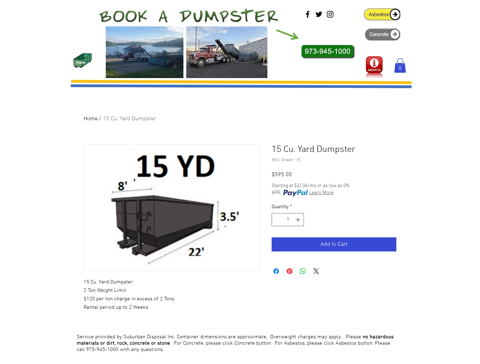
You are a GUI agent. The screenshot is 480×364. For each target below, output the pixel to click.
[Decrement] (277, 219)
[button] (400, 65)
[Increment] (298, 219)
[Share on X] (316, 271)
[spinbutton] (287, 219)
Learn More (321, 193)
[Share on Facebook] (276, 271)
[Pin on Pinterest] (289, 271)
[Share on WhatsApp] (303, 271)
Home (91, 118)
